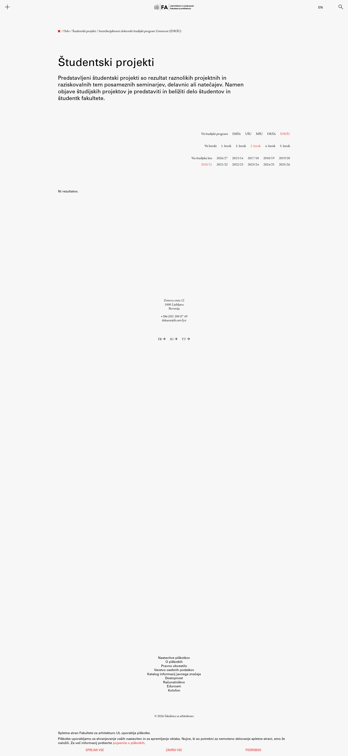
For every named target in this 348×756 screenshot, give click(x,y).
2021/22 (222, 164)
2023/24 (253, 164)
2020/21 (206, 164)
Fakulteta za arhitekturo (179, 716)
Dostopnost (174, 678)
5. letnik (285, 146)
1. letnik (226, 146)
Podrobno (253, 750)
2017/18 (253, 158)
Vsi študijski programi (214, 134)
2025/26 (284, 164)
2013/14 (237, 158)
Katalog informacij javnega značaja (174, 674)
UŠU (248, 134)
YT (184, 339)
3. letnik (255, 146)
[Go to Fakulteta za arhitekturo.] (59, 31)
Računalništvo (174, 682)
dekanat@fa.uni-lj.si (174, 320)
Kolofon (174, 690)
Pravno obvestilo (174, 666)
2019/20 (284, 158)
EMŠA (236, 134)
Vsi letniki (210, 146)
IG (171, 339)
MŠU (259, 134)
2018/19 (268, 158)
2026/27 (222, 158)
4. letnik (270, 146)
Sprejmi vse (95, 750)
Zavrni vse (174, 750)
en (320, 7)
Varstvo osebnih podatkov (174, 670)
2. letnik (241, 146)
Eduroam (174, 686)
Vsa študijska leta (201, 158)
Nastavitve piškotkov (174, 657)
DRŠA (271, 134)
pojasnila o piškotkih (128, 743)
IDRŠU (285, 134)
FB (160, 339)
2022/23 (237, 164)
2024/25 (268, 164)
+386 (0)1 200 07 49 (174, 316)
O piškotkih (174, 661)
